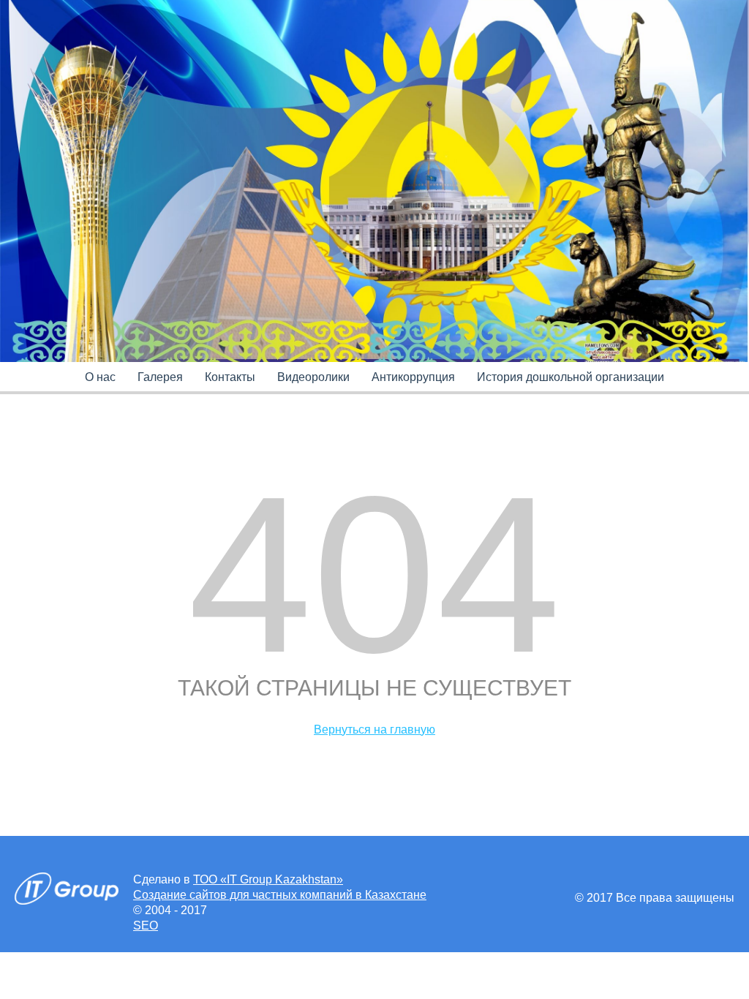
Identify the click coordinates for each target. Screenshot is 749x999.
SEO (145, 925)
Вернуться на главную (374, 729)
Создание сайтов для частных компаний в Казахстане (279, 895)
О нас (100, 377)
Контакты (230, 377)
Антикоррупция (413, 377)
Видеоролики (313, 377)
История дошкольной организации (570, 377)
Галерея (160, 377)
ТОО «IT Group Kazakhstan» (268, 879)
